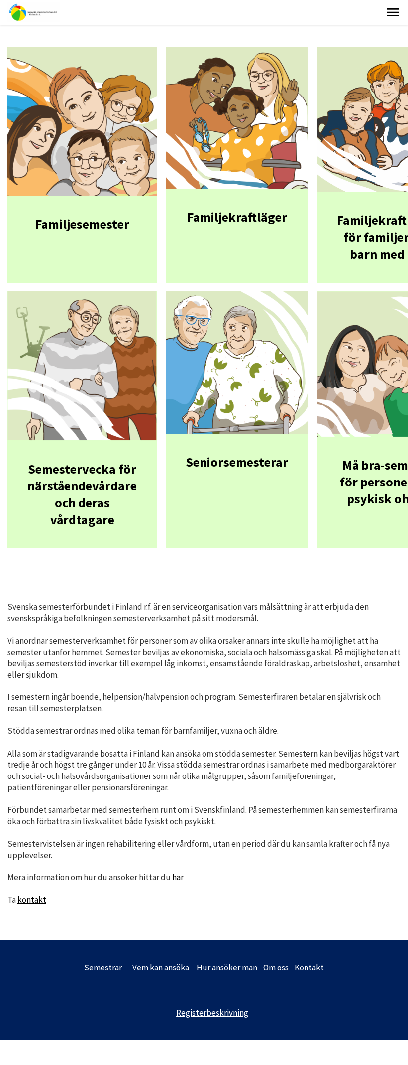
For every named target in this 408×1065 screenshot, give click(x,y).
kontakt (31, 899)
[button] (393, 12)
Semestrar (103, 967)
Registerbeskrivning (212, 1012)
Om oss (276, 967)
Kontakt (309, 967)
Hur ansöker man (227, 967)
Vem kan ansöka (160, 967)
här (178, 877)
